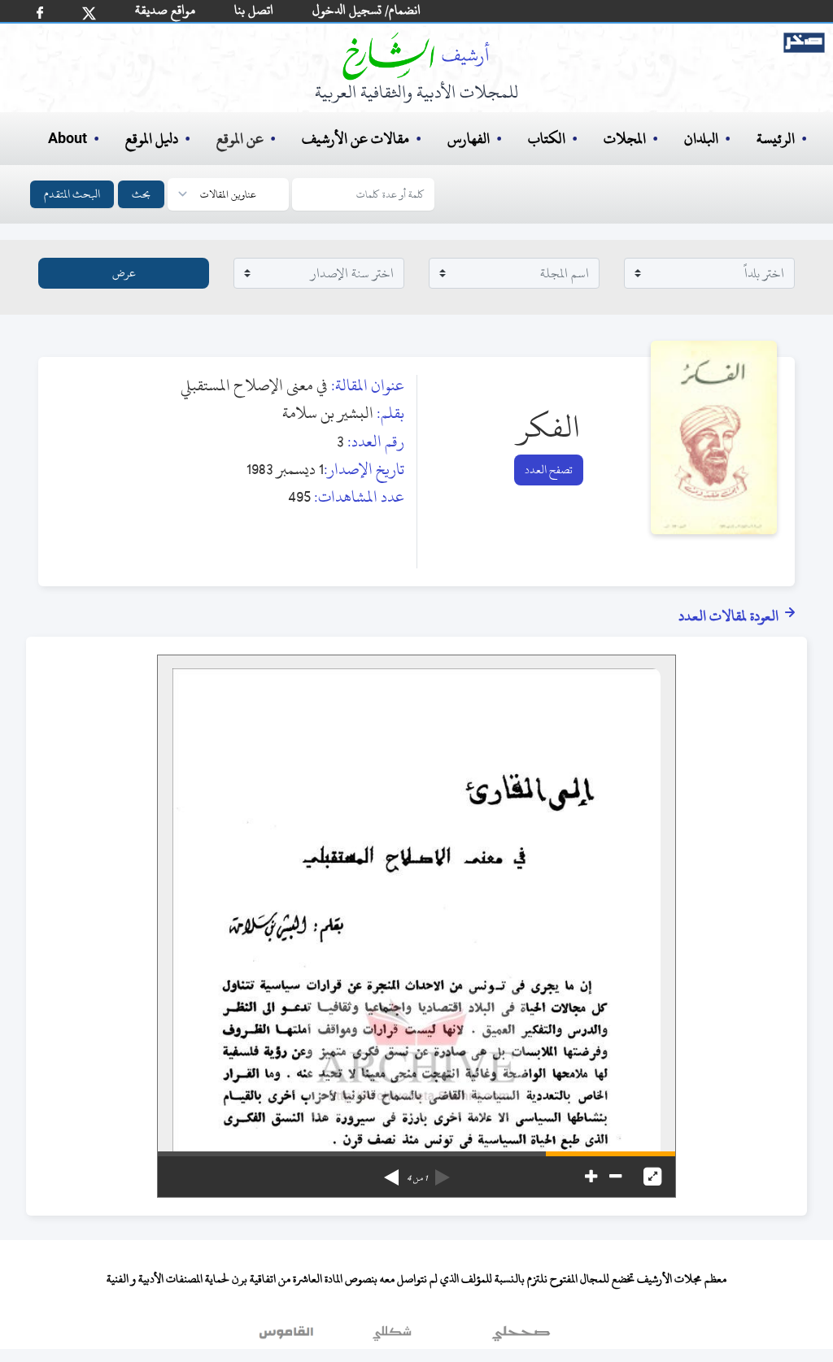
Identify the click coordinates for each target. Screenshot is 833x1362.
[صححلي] (521, 1337)
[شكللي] (392, 1337)
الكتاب (546, 138)
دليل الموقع (151, 138)
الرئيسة (776, 138)
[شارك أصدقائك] (40, 12)
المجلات (625, 138)
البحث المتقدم (72, 194)
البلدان (701, 138)
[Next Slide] (391, 1172)
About (67, 139)
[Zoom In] (591, 1176)
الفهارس (468, 138)
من (417, 1178)
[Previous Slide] (442, 1172)
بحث (141, 194)
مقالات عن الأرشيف (355, 138)
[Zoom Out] (615, 1176)
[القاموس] (288, 1337)
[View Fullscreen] (652, 1176)
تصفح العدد (549, 470)
